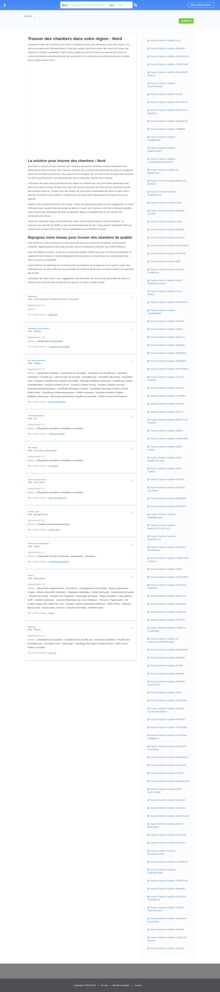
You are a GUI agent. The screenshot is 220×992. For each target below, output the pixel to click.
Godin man (54, 529)
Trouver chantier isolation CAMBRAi (167, 129)
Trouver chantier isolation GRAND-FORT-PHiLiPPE (166, 909)
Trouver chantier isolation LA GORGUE (169, 861)
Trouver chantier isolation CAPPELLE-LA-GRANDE (167, 629)
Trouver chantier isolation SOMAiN (167, 403)
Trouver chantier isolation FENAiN (166, 929)
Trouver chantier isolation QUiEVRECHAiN (161, 871)
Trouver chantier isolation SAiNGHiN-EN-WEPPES (167, 920)
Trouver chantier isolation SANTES (167, 948)
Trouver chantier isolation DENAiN (167, 229)
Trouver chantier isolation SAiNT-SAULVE (165, 448)
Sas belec (53, 465)
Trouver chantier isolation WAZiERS (167, 657)
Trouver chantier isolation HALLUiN (167, 237)
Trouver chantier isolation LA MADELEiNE (163, 171)
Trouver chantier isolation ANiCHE (167, 479)
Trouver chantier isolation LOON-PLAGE (169, 816)
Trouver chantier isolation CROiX (166, 221)
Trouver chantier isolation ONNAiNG (168, 603)
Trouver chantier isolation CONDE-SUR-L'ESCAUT (168, 560)
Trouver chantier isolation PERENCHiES (169, 649)
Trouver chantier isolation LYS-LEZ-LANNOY (166, 378)
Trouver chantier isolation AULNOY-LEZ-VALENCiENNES (166, 710)
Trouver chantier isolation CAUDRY (167, 321)
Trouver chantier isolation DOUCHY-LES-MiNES (166, 489)
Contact (138, 985)
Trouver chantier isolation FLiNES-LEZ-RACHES (168, 939)
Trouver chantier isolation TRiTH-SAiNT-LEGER (165, 791)
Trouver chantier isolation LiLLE (165, 40)
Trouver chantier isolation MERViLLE (168, 595)
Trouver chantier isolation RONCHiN (168, 253)
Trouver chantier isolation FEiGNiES (167, 719)
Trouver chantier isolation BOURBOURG (169, 781)
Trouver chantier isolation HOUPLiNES (169, 700)
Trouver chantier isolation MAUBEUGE (169, 121)
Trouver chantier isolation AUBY (165, 692)
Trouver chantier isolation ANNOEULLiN (161, 538)
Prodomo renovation (59, 561)
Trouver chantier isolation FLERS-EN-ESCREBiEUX (167, 898)
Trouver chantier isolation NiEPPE (166, 665)
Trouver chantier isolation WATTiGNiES (169, 368)
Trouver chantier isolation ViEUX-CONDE (165, 470)
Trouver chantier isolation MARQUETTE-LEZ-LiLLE (161, 527)
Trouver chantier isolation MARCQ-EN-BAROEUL (168, 112)
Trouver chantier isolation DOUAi (166, 94)
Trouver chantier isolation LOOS (166, 202)
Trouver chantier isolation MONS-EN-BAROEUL (167, 182)
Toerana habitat (57, 433)
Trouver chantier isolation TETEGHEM (168, 727)
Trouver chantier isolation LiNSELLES (168, 611)
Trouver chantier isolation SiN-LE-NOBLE (165, 293)
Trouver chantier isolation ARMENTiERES (161, 149)
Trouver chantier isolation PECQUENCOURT (161, 852)
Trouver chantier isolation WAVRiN (167, 673)
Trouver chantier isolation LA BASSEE (168, 834)
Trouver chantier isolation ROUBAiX (167, 48)
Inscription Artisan (202, 5)
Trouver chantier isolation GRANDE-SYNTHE (166, 212)
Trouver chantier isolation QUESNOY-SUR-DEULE (167, 748)
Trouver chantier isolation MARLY (166, 430)
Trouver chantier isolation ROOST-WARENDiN (166, 825)
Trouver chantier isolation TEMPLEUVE (169, 880)
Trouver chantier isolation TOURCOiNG (169, 64)
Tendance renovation (59, 346)
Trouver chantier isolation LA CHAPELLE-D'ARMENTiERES (163, 640)
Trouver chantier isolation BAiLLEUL (167, 337)
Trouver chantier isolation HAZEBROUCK (161, 193)
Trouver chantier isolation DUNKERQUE (169, 56)
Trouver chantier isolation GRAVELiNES (169, 438)
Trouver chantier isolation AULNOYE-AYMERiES (167, 586)
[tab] (81, 297)
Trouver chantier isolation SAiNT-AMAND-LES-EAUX (165, 282)
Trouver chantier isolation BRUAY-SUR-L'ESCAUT (168, 421)
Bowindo (53, 314)
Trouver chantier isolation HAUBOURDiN (161, 312)
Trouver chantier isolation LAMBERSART (161, 138)
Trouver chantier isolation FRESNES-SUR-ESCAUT (167, 683)
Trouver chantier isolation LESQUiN (167, 807)
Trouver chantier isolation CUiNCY (167, 773)
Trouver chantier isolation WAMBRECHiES (161, 516)
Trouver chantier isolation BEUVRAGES (169, 757)
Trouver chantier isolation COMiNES (168, 395)
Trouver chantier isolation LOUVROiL (168, 765)
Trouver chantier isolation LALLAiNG (168, 800)
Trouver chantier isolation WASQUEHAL (169, 245)
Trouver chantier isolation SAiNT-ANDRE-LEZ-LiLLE (165, 459)
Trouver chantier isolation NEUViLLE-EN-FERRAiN (167, 549)
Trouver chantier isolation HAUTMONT (169, 302)
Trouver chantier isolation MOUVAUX (168, 353)
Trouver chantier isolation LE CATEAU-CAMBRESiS (168, 737)
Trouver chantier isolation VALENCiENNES (161, 85)
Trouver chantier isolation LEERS (166, 569)
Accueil (28, 16)
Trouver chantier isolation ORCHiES (167, 619)
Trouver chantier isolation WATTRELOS (169, 102)
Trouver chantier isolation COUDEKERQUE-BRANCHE (161, 160)
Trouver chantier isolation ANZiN (166, 329)
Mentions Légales (121, 985)
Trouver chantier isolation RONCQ (167, 387)
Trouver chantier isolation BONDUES (168, 498)
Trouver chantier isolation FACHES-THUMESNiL (166, 271)
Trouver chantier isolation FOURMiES (168, 360)
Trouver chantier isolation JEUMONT (168, 506)
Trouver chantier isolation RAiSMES (167, 345)
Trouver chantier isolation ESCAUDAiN (169, 577)
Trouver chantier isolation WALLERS (167, 888)
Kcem (51, 613)
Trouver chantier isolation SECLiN (166, 411)
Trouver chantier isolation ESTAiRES (167, 842)
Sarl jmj (52, 652)
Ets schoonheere (57, 401)
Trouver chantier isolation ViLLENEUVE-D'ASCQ (168, 74)
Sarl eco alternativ (58, 497)
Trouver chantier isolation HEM (165, 261)
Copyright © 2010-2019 (85, 985)
